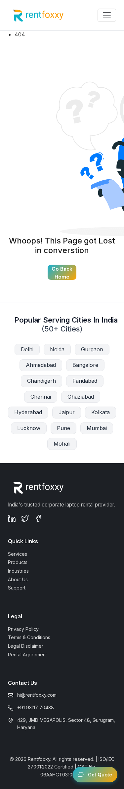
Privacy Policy (23, 629)
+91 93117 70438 (35, 707)
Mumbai (97, 428)
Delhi (27, 349)
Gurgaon (92, 349)
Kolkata (100, 412)
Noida (57, 349)
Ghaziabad (80, 396)
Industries (18, 571)
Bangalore (85, 365)
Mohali (62, 443)
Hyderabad (28, 412)
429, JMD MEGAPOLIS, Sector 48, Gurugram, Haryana (66, 723)
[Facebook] (38, 518)
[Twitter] (25, 518)
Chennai (40, 396)
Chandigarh (41, 380)
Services (17, 554)
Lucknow (28, 428)
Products (17, 562)
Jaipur (67, 412)
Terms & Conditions (29, 637)
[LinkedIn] (12, 518)
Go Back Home (62, 273)
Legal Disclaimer (25, 646)
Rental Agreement (27, 654)
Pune (63, 428)
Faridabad (84, 380)
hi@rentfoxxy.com (37, 695)
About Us (18, 579)
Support (16, 588)
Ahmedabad (41, 365)
